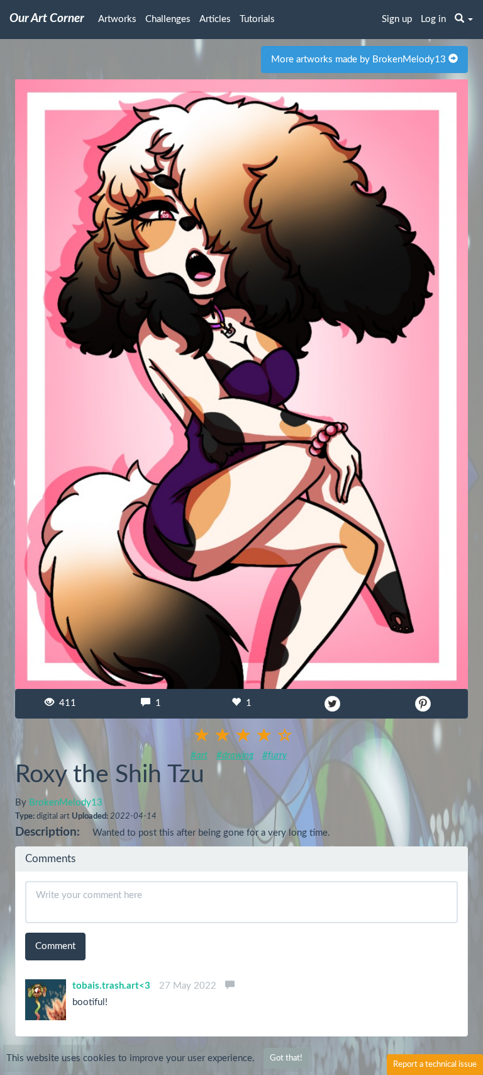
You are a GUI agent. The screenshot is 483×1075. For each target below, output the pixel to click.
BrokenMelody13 (66, 802)
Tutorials (257, 19)
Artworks (117, 19)
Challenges (168, 19)
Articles (215, 19)
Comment (55, 946)
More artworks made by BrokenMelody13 (359, 59)
